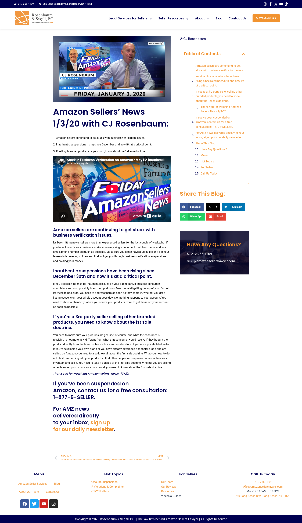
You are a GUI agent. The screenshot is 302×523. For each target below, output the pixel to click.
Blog (218, 18)
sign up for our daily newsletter (83, 426)
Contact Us (237, 18)
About (200, 18)
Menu (204, 155)
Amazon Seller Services (32, 483)
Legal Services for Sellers (128, 18)
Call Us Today (209, 173)
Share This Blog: (206, 143)
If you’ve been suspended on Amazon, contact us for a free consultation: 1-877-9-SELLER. (214, 122)
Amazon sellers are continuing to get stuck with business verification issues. (219, 68)
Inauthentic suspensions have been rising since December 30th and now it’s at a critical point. (220, 81)
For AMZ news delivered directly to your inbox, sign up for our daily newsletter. (220, 135)
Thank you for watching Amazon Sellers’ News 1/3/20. (221, 109)
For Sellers (207, 167)
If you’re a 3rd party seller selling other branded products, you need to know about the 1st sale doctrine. (219, 96)
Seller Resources (171, 18)
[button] (243, 53)
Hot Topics (207, 161)
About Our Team (29, 491)
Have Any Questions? (214, 149)
